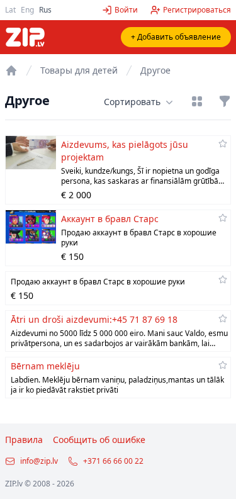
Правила (24, 440)
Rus (45, 9)
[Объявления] (11, 70)
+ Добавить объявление (176, 36)
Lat (10, 9)
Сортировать (132, 102)
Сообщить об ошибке (99, 440)
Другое (155, 70)
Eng (27, 9)
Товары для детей (79, 70)
